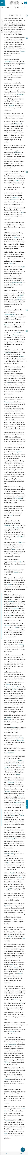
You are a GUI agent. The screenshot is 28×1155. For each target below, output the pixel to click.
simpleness (17, 803)
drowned (18, 562)
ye (8, 863)
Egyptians (19, 498)
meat (6, 66)
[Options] (24, 7)
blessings (8, 61)
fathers (21, 761)
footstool (11, 753)
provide (11, 105)
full (9, 936)
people (15, 689)
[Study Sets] (14, 7)
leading (11, 602)
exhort (13, 317)
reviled (10, 615)
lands (21, 738)
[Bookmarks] (18, 7)
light (23, 267)
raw (24, 64)
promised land (17, 283)
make (6, 325)
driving (21, 645)
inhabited (8, 720)
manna (16, 572)
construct (15, 198)
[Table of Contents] (2, 7)
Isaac (19, 765)
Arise (17, 180)
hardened (11, 782)
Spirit (6, 1062)
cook (11, 263)
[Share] (2, 31)
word (13, 549)
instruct (12, 1032)
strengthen (20, 94)
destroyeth (20, 740)
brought (20, 537)
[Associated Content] (27, 15)
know (11, 285)
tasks (17, 528)
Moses (20, 543)
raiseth (14, 728)
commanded (9, 854)
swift (12, 873)
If (21, 1003)
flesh (8, 685)
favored (15, 687)
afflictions (17, 152)
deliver (20, 300)
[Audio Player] (23, 1149)
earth (9, 717)
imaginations (9, 402)
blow (15, 237)
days (6, 1134)
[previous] (7, 1153)
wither (20, 974)
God (19, 297)
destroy (7, 625)
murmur (16, 335)
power (7, 906)
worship (7, 1120)
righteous (19, 452)
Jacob (6, 767)
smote (10, 585)
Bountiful (19, 124)
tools (22, 212)
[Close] (2, 21)
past (9, 889)
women (22, 51)
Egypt (18, 774)
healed (22, 796)
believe (21, 357)
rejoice (9, 383)
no (24, 939)
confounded (12, 1044)
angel (20, 878)
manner (13, 200)
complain (8, 352)
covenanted (13, 763)
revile (12, 815)
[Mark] (2, 25)
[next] (21, 1153)
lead (11, 515)
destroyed (11, 839)
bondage (7, 525)
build (19, 333)
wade (6, 49)
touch (11, 965)
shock (7, 1079)
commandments (10, 314)
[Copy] (2, 28)
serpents (7, 791)
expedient (16, 608)
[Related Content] (21, 7)
